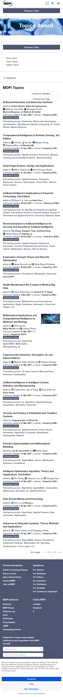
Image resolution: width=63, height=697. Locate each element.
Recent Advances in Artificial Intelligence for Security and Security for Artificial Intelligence (28, 225)
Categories (10, 77)
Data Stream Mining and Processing (23, 499)
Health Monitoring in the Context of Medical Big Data (29, 286)
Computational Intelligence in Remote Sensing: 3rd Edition (31, 137)
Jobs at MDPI (9, 584)
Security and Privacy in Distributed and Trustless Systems (30, 415)
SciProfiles (8, 618)
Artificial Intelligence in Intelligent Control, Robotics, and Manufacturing (26, 384)
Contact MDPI (9, 580)
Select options (11, 649)
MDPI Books (8, 607)
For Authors (38, 569)
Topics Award (11, 61)
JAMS (5, 625)
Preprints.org (9, 611)
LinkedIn (37, 604)
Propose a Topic (31, 10)
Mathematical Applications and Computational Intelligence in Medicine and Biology (20, 318)
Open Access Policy (12, 577)
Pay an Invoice (9, 573)
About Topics (11, 58)
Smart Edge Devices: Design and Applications (28, 166)
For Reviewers (39, 573)
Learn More (50, 35)
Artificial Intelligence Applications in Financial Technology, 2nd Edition (28, 195)
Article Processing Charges (15, 569)
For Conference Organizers (45, 591)
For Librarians (39, 580)
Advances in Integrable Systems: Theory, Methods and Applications (31, 525)
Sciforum (7, 604)
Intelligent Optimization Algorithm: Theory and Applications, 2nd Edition (28, 473)
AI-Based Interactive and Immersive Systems (27, 102)
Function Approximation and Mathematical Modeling (26, 445)
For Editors (38, 577)
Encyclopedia (9, 622)
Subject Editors (12, 64)
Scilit (5, 615)
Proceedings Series (12, 629)
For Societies (39, 587)
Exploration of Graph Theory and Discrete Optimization (26, 259)
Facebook (37, 607)
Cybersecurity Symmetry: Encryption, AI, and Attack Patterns (28, 356)
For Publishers (39, 584)
